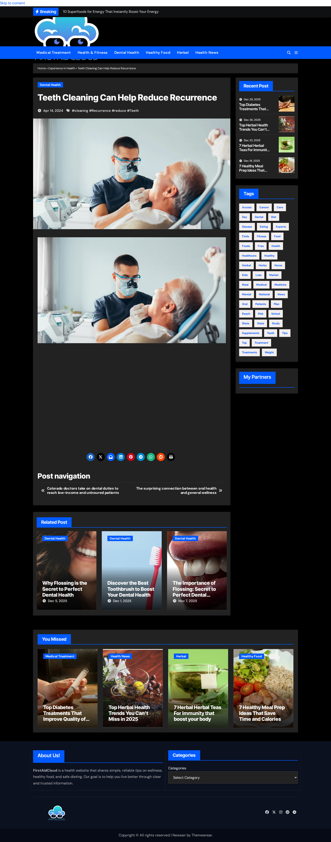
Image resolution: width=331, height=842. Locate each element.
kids (245, 275)
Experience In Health (61, 68)
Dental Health (126, 52)
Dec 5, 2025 (57, 601)
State (260, 323)
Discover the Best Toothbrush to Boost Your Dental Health (130, 589)
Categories (177, 768)
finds (245, 236)
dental (259, 217)
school (275, 314)
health (276, 246)
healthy (269, 256)
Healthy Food (158, 52)
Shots (245, 323)
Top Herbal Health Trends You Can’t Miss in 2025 (253, 129)
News (281, 294)
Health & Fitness (93, 52)
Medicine (280, 285)
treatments (249, 352)
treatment (261, 343)
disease (247, 226)
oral (244, 304)
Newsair (179, 835)
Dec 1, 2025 (122, 601)
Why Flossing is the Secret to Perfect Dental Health (64, 589)
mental (246, 294)
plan (276, 304)
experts (281, 226)
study (276, 323)
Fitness (261, 236)
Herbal (183, 52)
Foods (246, 246)
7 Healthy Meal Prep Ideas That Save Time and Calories (251, 172)
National (264, 294)
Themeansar (202, 835)
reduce (120, 110)
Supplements (250, 333)
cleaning (81, 110)
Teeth (134, 110)
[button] (296, 53)
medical (261, 285)
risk (260, 314)
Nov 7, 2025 (187, 601)
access (247, 207)
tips (285, 333)
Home (42, 68)
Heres (278, 265)
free (261, 246)
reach (246, 314)
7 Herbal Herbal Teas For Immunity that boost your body (254, 152)
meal (245, 285)
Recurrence (101, 110)
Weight (269, 352)
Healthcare (249, 256)
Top (244, 343)
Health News (206, 52)
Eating (264, 226)
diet (273, 217)
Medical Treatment (53, 52)
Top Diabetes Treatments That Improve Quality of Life (254, 111)
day (244, 217)
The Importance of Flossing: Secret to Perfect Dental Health (194, 592)
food (277, 236)
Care (280, 207)
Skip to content (12, 3)
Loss (258, 275)
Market (274, 275)
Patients (260, 304)
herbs (263, 265)
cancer (264, 207)
